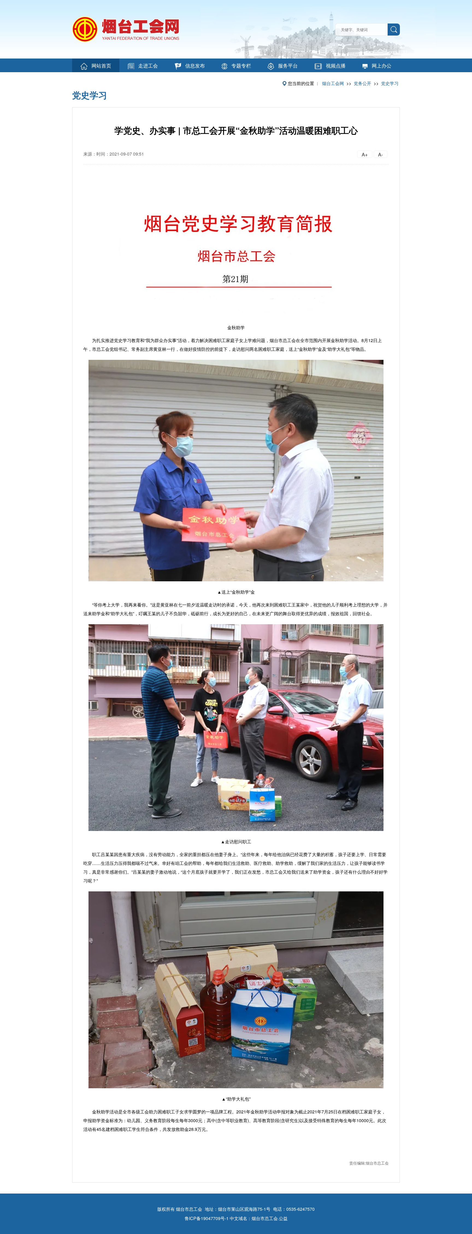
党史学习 (390, 83)
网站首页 (101, 65)
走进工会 (148, 65)
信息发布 (195, 65)
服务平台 (288, 65)
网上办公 (381, 65)
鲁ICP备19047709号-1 (207, 1218)
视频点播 (336, 65)
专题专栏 (241, 65)
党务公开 (362, 83)
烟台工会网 (333, 83)
